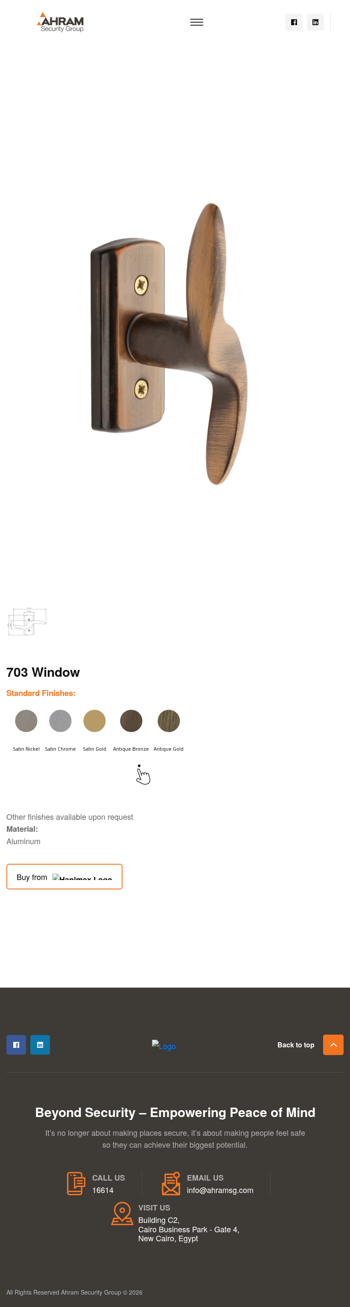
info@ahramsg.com (220, 1190)
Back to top (296, 1045)
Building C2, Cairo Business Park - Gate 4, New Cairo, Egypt (188, 1229)
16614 (103, 1190)
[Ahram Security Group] (60, 20)
